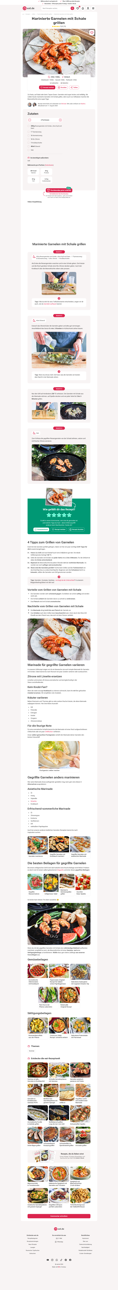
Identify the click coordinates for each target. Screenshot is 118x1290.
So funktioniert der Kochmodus (59, 194)
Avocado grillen (81, 1145)
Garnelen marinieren (36, 856)
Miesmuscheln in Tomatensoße (33, 1184)
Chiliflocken (49, 732)
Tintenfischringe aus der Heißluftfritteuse (77, 1206)
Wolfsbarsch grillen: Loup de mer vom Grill (56, 1123)
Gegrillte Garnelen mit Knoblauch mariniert (57, 855)
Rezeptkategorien (33, 1238)
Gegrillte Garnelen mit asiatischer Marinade (78, 855)
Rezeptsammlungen (32, 1241)
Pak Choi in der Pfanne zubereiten (45, 1006)
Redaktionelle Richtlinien (85, 1250)
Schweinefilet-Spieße (77, 1124)
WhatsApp (60, 1242)
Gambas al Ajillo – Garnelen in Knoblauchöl (36, 1080)
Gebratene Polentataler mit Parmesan (79, 1036)
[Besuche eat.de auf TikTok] (61, 1260)
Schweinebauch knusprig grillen (49, 1144)
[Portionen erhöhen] (60, 120)
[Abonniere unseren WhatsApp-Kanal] (56, 1260)
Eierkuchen (32, 1253)
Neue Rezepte (33, 1244)
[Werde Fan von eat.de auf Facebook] (70, 1260)
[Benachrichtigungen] (83, 8)
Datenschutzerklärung (85, 1244)
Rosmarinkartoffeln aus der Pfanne (35, 1036)
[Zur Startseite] (28, 8)
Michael (63, 104)
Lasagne (32, 1247)
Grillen (33, 14)
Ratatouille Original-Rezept (66, 1006)
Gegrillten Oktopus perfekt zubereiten (55, 1206)
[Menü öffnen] (93, 8)
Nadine (83, 104)
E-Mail (60, 1238)
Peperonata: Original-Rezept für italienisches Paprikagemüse (58, 982)
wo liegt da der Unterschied (65, 580)
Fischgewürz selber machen (49, 770)
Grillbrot (62, 1102)
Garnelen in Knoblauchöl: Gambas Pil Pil (32, 1100)
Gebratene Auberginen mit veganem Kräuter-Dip (80, 983)
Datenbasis (49, 165)
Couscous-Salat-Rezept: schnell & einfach (59, 1036)
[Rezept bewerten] (59, 515)
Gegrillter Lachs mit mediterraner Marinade (81, 1100)
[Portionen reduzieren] (30, 120)
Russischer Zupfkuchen (32, 1250)
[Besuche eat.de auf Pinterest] (65, 1260)
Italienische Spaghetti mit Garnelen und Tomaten (58, 1184)
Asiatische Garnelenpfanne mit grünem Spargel (37, 1206)
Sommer (31, 1051)
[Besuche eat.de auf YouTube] (47, 1260)
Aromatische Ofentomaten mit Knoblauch (34, 982)
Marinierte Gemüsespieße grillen (66, 892)
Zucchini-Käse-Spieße (81, 893)
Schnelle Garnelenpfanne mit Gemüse (57, 1080)
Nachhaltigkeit (85, 1247)
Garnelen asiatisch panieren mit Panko (77, 1080)
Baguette (60, 870)
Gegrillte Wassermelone (34, 893)
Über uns (85, 1241)
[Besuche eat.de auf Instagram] (52, 1260)
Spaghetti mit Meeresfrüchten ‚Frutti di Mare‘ (76, 1183)
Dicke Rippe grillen (34, 1145)
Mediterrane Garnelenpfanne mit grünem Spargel (50, 1100)
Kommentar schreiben (59, 1216)
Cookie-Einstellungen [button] (85, 1253)
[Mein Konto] (88, 8)
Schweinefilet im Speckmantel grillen (67, 1144)
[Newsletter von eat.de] (59, 1156)
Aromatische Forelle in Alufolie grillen (35, 1123)
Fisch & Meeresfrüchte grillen (44, 14)
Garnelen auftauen (50, 304)
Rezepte (28, 14)
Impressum (85, 1238)
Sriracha (33, 801)
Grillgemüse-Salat (51, 894)
